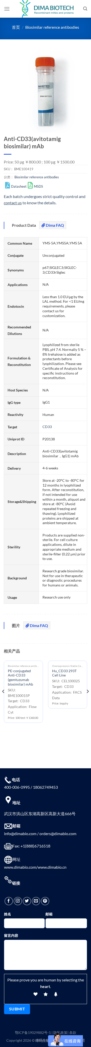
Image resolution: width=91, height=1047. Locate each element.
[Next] (87, 701)
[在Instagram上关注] (18, 901)
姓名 (7, 914)
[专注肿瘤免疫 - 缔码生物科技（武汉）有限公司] (46, 9)
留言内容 (11, 935)
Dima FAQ (54, 225)
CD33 (47, 427)
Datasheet (19, 186)
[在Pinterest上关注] (45, 901)
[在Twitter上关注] (27, 901)
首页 (16, 27)
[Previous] (3, 701)
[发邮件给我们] (36, 901)
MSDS (38, 186)
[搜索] (85, 9)
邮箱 (49, 914)
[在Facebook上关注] (9, 901)
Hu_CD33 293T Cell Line (64, 673)
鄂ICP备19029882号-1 (33, 1032)
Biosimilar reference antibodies (52, 27)
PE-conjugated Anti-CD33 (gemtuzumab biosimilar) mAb (20, 677)
